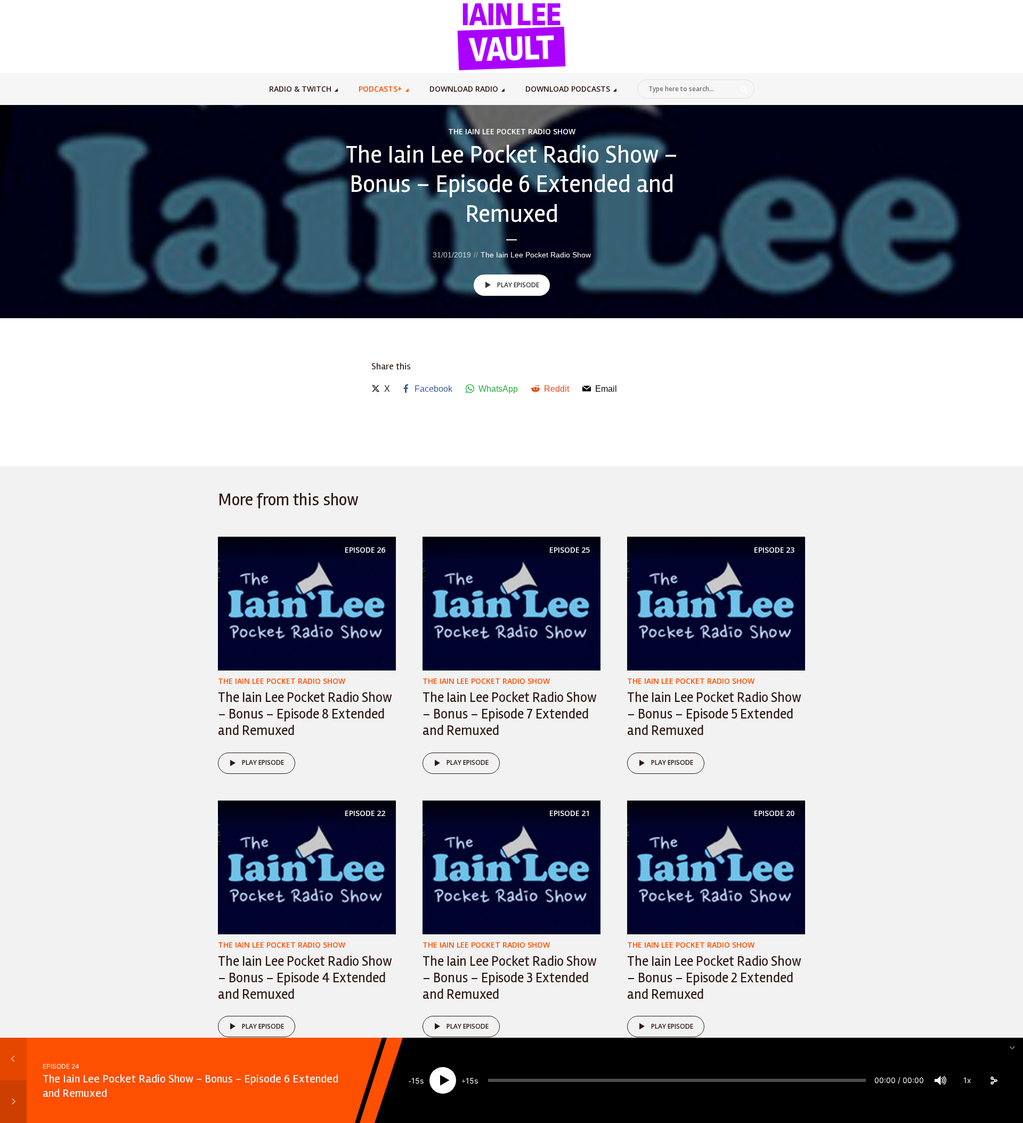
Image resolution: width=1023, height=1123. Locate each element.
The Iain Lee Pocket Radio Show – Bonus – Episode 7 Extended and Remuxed (510, 714)
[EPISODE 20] (716, 866)
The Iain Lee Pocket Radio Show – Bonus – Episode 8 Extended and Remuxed (305, 714)
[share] (993, 1080)
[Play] (442, 1080)
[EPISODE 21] (511, 866)
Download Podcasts (567, 89)
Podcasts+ (380, 89)
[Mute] (940, 1080)
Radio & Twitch (300, 89)
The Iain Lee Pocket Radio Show (511, 131)
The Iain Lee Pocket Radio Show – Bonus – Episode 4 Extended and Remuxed (305, 978)
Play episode (518, 284)
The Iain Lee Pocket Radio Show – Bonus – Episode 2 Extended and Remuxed (714, 978)
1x (967, 1080)
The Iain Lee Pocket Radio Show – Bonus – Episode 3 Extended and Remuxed (510, 978)
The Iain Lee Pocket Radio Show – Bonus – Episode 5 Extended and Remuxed (714, 714)
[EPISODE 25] (511, 603)
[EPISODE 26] (307, 603)
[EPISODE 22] (307, 866)
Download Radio (463, 89)
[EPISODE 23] (716, 603)
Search (744, 89)
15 (415, 1080)
